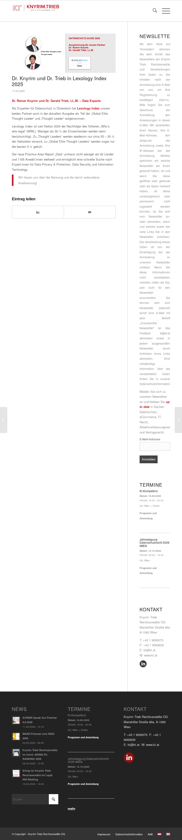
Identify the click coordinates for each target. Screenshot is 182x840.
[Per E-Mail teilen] (89, 212)
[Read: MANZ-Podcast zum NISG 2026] (16, 736)
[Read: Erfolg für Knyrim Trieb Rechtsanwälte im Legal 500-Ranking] (16, 773)
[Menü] (163, 11)
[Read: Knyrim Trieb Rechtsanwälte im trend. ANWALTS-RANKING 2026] (16, 752)
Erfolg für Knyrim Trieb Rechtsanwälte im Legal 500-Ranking (37, 775)
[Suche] (152, 11)
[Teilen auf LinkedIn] (38, 212)
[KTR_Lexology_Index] (64, 53)
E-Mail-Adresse (150, 439)
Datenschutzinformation (155, 384)
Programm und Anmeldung (83, 737)
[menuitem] (152, 11)
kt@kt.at (165, 333)
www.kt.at (150, 655)
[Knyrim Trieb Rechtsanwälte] (36, 5)
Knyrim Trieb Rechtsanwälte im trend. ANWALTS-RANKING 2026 (40, 754)
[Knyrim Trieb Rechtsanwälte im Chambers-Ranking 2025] (178, 420)
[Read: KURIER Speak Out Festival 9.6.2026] (16, 720)
